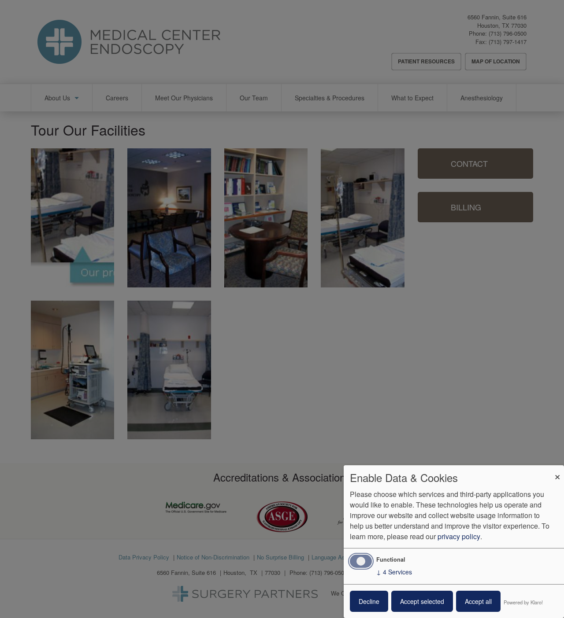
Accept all (478, 601)
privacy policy (459, 536)
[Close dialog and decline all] (557, 470)
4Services (394, 571)
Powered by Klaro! (523, 602)
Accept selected (422, 601)
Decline (369, 601)
